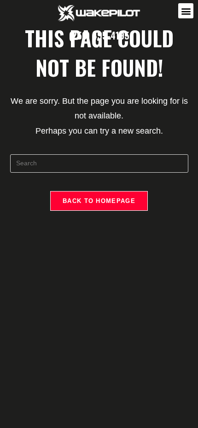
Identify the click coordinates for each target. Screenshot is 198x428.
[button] (185, 10)
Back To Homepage (99, 200)
